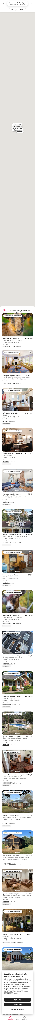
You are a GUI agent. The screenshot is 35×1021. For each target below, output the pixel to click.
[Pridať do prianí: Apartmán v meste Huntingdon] (30, 430)
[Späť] (4, 4)
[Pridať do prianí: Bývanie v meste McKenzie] (30, 792)
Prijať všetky (17, 1000)
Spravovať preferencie (17, 1009)
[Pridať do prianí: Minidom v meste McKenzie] (30, 949)
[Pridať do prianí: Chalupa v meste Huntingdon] (30, 352)
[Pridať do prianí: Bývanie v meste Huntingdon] (30, 511)
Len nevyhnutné (17, 1004)
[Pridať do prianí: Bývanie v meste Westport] (30, 870)
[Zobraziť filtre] (31, 4)
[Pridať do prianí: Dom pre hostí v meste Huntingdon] (30, 751)
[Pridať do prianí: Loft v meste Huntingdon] (30, 390)
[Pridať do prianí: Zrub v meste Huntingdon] (30, 315)
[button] (12, 346)
